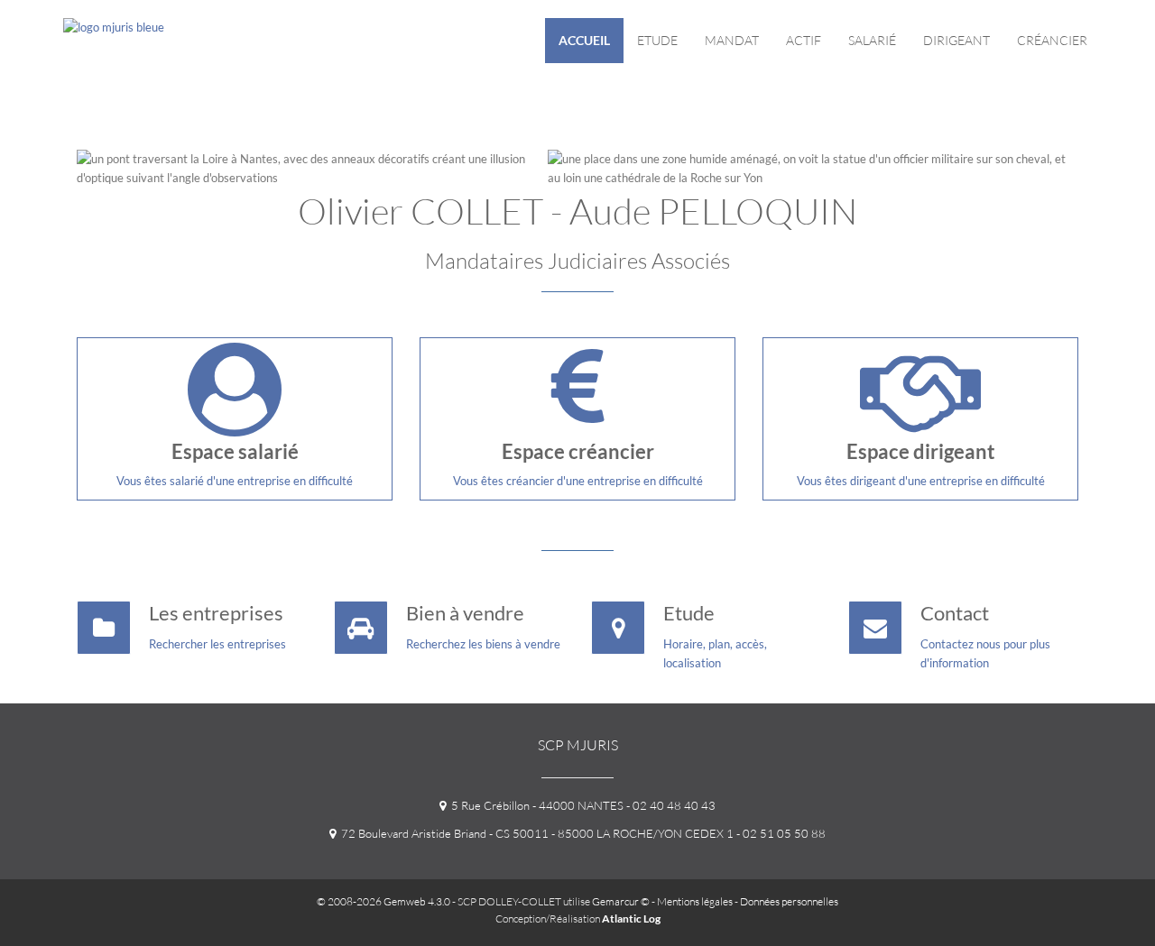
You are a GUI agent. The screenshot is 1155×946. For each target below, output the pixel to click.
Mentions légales (695, 901)
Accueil (584, 40)
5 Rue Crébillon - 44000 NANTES (535, 805)
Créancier (1052, 40)
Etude (657, 40)
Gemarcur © (621, 901)
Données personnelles (789, 901)
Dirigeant (956, 40)
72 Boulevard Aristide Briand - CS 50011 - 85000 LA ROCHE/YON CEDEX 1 (535, 833)
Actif (803, 40)
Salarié (872, 40)
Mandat (732, 40)
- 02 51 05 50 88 (780, 833)
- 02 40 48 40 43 (670, 805)
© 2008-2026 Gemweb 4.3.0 (383, 901)
